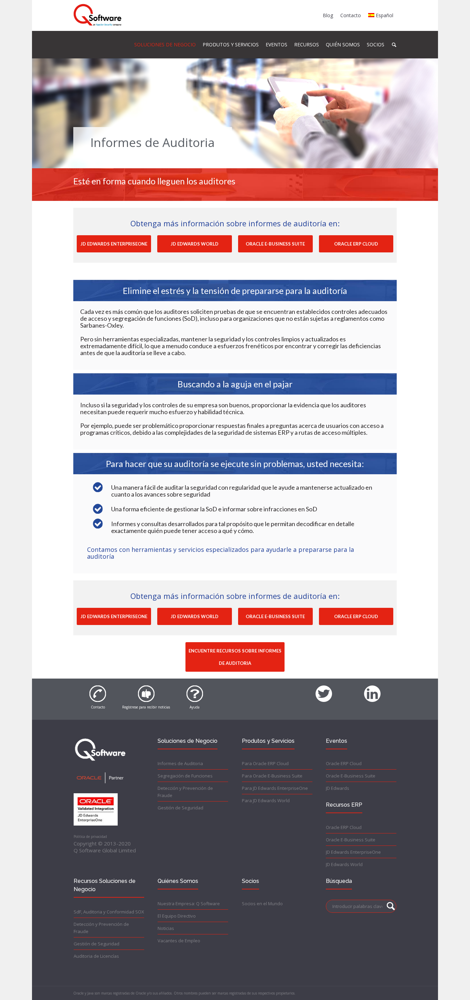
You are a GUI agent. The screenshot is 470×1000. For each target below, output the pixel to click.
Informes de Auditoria (180, 763)
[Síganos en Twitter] (324, 689)
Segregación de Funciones (185, 776)
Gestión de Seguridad (180, 808)
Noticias (166, 928)
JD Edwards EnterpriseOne (353, 852)
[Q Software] (97, 15)
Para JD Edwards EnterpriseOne (275, 788)
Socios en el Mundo (262, 903)
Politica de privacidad (90, 836)
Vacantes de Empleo (179, 941)
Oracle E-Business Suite (350, 776)
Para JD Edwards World (266, 800)
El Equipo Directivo (177, 916)
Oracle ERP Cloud (344, 763)
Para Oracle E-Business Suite (272, 776)
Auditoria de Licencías (96, 956)
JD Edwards (337, 788)
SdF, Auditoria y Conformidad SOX (109, 912)
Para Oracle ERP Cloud (265, 763)
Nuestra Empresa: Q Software (189, 903)
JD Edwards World (344, 864)
